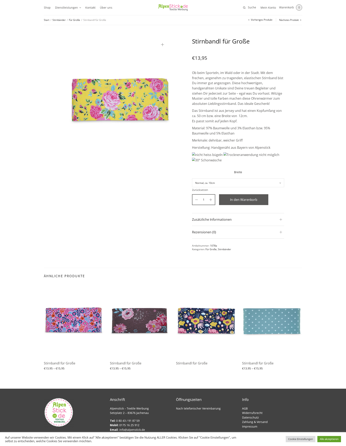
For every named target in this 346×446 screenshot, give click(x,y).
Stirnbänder (59, 20)
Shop (47, 7)
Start (46, 20)
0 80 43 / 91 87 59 (125, 421)
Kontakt (90, 7)
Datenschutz (250, 417)
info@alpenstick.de (132, 430)
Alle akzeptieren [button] (329, 439)
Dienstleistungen (66, 7)
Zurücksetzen (200, 190)
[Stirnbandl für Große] (74, 320)
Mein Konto (268, 7)
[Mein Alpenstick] (173, 7)
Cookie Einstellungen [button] (300, 439)
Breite (238, 172)
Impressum (249, 426)
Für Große (74, 20)
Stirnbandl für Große (59, 363)
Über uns (106, 7)
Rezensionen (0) (204, 232)
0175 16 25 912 (124, 425)
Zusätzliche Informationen (212, 219)
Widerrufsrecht (252, 413)
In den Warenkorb (243, 199)
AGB (245, 408)
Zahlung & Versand (255, 422)
